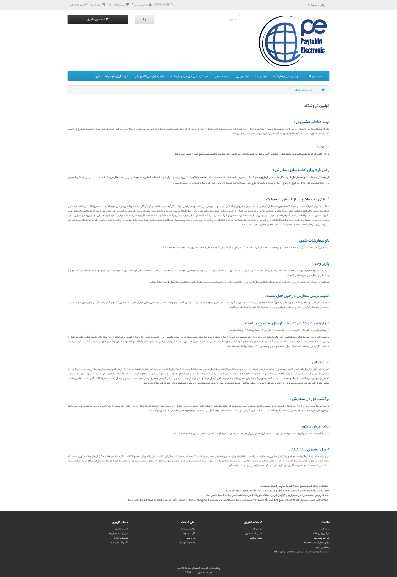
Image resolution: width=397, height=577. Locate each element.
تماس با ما (257, 528)
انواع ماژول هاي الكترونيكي (149, 76)
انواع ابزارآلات (314, 76)
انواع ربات (261, 76)
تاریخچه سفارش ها (118, 533)
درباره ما (325, 528)
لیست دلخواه (121, 537)
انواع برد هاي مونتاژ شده (286, 76)
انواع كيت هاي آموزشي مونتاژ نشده (189, 76)
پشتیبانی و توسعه (210, 568)
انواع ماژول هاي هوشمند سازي (111, 76)
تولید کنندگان (187, 528)
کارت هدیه (189, 533)
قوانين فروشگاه (303, 90)
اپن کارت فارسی (185, 568)
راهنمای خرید (322, 547)
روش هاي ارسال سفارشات (315, 542)
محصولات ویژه (187, 542)
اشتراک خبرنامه (119, 542)
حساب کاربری (121, 528)
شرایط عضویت (321, 537)
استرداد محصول (253, 533)
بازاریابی (190, 537)
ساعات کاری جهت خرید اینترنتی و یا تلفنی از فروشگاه (301, 551)
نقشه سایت (256, 537)
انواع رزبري (242, 76)
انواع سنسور (222, 76)
